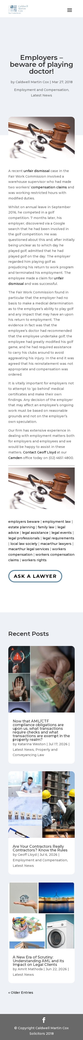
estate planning (21, 527)
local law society (23, 544)
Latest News (41, 95)
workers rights (34, 560)
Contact (29, 452)
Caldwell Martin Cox (32, 82)
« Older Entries (20, 992)
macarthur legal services (28, 549)
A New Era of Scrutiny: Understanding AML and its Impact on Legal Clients (38, 961)
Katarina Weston (32, 744)
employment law (57, 522)
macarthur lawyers (55, 544)
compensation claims (49, 187)
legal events (61, 533)
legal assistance (35, 533)
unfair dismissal (37, 171)
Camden (15, 458)
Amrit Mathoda (30, 969)
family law (46, 527)
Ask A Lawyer (35, 576)
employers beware (24, 522)
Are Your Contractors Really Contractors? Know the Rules (40, 848)
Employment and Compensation (41, 90)
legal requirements (58, 538)
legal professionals (24, 538)
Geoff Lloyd (46, 452)
